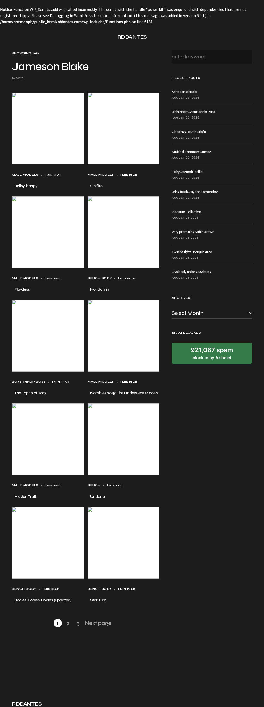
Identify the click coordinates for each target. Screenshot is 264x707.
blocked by (212, 353)
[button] (14, 37)
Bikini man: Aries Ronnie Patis (193, 111)
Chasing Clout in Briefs (189, 132)
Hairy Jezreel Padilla (187, 172)
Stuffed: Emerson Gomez (191, 152)
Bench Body (100, 278)
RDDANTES (132, 37)
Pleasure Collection (186, 212)
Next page (98, 623)
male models (25, 174)
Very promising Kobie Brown (193, 232)
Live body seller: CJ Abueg (191, 272)
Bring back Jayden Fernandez (195, 192)
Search (246, 57)
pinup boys (34, 381)
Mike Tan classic (184, 92)
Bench (94, 485)
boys (17, 381)
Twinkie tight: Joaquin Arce (192, 252)
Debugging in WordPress (71, 15)
